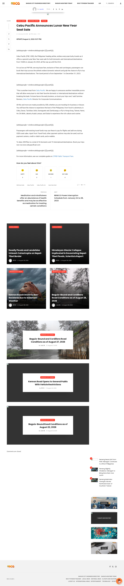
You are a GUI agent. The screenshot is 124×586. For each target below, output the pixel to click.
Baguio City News (16, 271)
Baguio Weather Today (63, 3)
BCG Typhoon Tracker (85, 3)
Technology (106, 581)
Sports (114, 581)
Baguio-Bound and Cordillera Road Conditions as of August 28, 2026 (69, 297)
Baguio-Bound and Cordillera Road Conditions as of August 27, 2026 (47, 340)
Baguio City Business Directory (38, 3)
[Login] (121, 3)
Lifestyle (71, 581)
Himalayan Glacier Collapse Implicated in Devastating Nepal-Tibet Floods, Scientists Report (69, 253)
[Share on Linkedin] (62, 9)
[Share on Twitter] (56, 9)
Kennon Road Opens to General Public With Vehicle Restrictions (48, 383)
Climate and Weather (109, 579)
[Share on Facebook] (53, 9)
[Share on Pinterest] (59, 9)
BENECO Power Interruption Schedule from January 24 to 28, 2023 (68, 198)
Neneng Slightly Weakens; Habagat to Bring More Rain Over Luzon (107, 472)
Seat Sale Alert (52, 185)
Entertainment (96, 581)
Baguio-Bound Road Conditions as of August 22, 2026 (48, 426)
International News (83, 581)
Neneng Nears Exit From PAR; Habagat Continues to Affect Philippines (108, 461)
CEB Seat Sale (20, 185)
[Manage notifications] (120, 582)
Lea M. (41, 9)
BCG (14, 260)
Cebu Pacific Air (41, 185)
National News (33, 21)
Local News (21, 21)
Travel (44, 21)
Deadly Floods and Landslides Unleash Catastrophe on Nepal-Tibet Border (25, 253)
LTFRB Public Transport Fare (63, 156)
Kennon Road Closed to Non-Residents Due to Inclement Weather (24, 297)
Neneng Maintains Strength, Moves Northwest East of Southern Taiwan (105, 482)
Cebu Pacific (40, 90)
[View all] (104, 503)
